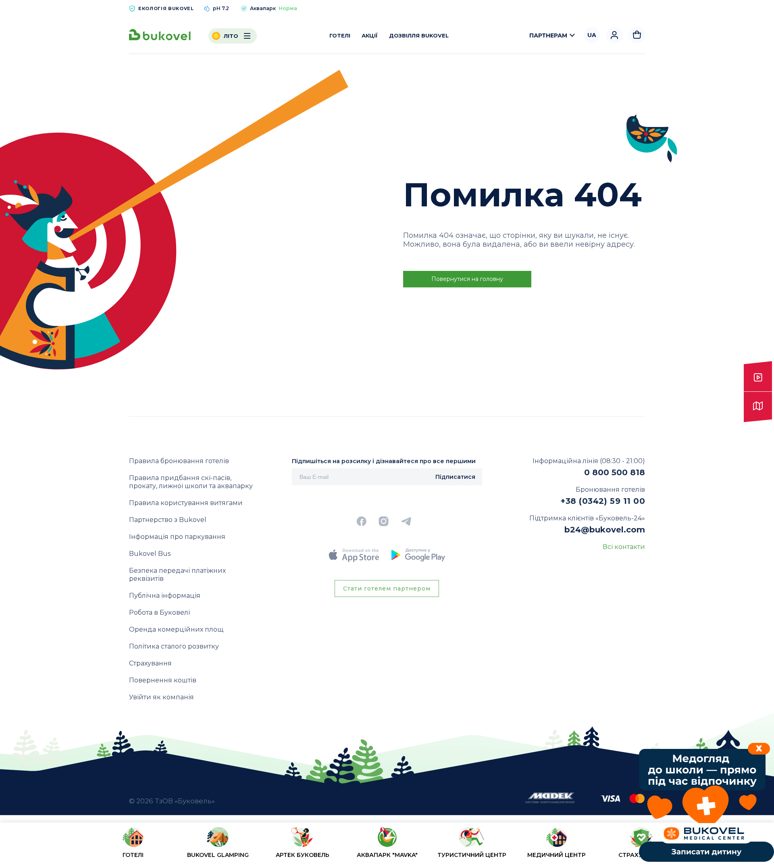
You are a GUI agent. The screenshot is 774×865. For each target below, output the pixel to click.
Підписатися (455, 476)
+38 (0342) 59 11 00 (602, 501)
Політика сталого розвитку (174, 646)
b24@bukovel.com (604, 529)
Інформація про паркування (177, 537)
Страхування (150, 663)
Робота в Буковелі (159, 612)
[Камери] (758, 376)
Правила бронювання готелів (179, 461)
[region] (387, 845)
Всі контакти (624, 547)
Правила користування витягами (186, 503)
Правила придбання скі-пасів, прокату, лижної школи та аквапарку (191, 482)
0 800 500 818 (614, 472)
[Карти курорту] (758, 407)
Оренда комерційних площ (176, 629)
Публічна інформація (164, 595)
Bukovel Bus (150, 553)
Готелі (339, 35)
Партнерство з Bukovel (167, 520)
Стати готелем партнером (387, 588)
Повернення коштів (162, 680)
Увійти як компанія (161, 697)
